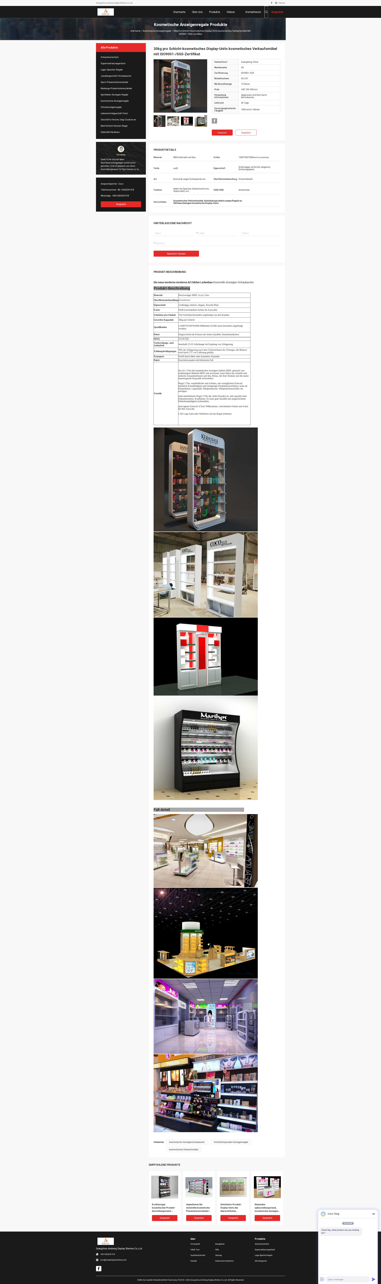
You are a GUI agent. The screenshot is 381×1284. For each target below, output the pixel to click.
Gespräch (121, 204)
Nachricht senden (176, 253)
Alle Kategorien (261, 1261)
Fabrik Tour (195, 1250)
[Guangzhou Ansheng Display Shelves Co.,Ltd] (105, 12)
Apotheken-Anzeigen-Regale (114, 94)
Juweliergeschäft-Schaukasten (116, 76)
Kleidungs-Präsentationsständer (116, 88)
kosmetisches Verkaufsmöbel (183, 1149)
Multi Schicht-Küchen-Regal (114, 126)
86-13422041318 (126, 190)
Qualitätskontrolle (197, 1255)
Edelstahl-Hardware (110, 132)
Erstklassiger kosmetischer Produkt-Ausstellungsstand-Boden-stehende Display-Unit (164, 1208)
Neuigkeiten (220, 1244)
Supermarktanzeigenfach (113, 63)
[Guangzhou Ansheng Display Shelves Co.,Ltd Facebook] (272, 3)
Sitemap (218, 1255)
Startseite (135, 31)
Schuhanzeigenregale (111, 107)
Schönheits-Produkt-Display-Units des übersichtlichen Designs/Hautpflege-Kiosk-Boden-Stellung (231, 1208)
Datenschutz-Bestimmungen (225, 1261)
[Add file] (322, 1279)
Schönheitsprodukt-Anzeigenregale (231, 1142)
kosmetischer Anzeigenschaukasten (187, 1142)
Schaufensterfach (110, 57)
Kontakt (193, 1261)
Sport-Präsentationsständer (114, 82)
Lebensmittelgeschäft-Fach (114, 113)
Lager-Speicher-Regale (112, 70)
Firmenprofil (195, 1244)
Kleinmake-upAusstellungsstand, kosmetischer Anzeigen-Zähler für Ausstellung (267, 1208)
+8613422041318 (120, 196)
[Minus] (373, 1214)
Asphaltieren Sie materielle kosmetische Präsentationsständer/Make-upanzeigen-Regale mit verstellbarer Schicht (199, 1208)
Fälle (217, 1250)
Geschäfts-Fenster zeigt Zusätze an (118, 119)
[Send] (373, 1279)
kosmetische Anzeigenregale (157, 31)
